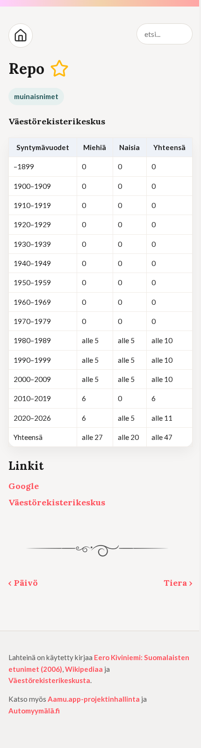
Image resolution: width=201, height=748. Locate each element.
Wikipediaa (84, 669)
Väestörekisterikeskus (56, 502)
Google (23, 486)
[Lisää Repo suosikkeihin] (59, 69)
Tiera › (178, 582)
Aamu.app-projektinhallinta (94, 699)
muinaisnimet (36, 96)
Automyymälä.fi (34, 710)
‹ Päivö (23, 582)
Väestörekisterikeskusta (49, 680)
